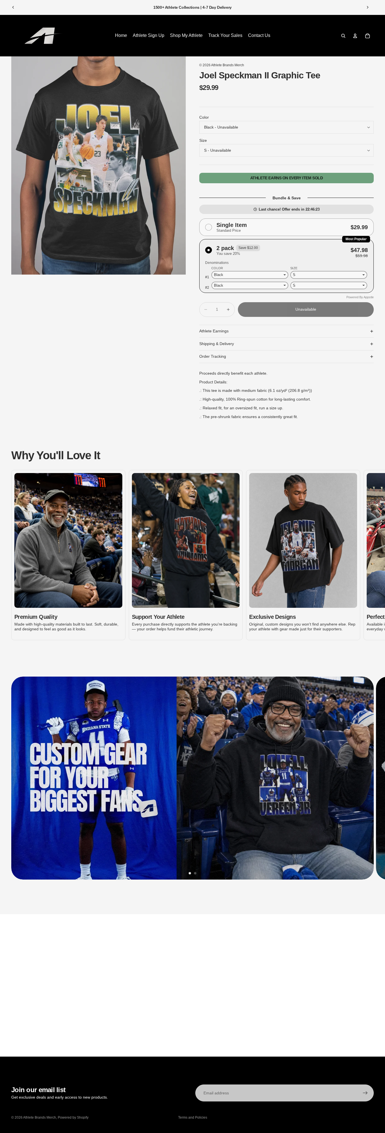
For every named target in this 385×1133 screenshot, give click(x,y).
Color (204, 117)
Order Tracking (212, 356)
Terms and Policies (192, 1117)
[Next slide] (367, 7)
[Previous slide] (13, 7)
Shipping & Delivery (216, 343)
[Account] (355, 36)
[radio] (286, 227)
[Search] (343, 36)
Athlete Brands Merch (227, 65)
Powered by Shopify (73, 1117)
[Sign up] (365, 1093)
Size (203, 140)
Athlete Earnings (214, 331)
